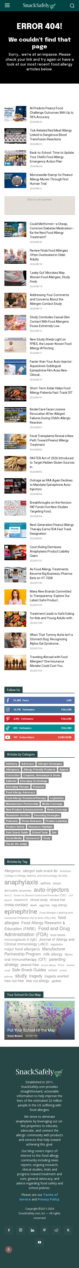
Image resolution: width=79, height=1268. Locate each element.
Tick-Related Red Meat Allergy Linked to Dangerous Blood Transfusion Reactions (51, 135)
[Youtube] (39, 1242)
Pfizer (61, 965)
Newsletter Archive (18, 815)
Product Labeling (56, 821)
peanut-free (30, 964)
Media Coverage (52, 804)
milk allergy (53, 954)
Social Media (14, 838)
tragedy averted (57, 975)
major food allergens (22, 948)
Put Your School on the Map (31, 1030)
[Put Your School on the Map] (39, 1020)
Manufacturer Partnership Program (34, 951)
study (21, 975)
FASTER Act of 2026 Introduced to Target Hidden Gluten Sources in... (52, 462)
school (52, 970)
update (56, 980)
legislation (57, 944)
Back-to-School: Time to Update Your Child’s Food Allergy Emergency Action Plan (52, 157)
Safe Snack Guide (17, 832)
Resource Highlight (40, 827)
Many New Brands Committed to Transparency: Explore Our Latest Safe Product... (50, 596)
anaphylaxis (21, 881)
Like (69, 700)
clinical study (39, 899)
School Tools (40, 832)
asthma (45, 883)
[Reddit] (56, 1230)
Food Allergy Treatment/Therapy (26, 798)
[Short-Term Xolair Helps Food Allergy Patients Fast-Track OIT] (15, 393)
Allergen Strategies (50, 764)
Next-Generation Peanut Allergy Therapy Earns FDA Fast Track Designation (52, 529)
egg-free (44, 905)
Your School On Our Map (24, 995)
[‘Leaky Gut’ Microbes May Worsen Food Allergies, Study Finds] (15, 278)
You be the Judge (16, 844)
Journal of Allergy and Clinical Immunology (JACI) (39, 941)
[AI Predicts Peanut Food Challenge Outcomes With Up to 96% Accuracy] (15, 113)
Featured (38, 787)
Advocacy (27, 764)
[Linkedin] (32, 1230)
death (33, 905)
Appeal (63, 769)
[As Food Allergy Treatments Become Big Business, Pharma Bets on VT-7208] (15, 574)
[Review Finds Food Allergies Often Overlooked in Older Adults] (15, 256)
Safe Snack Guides (29, 969)
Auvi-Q (7, 895)
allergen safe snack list (40, 870)
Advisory (11, 764)
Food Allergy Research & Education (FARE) (34, 925)
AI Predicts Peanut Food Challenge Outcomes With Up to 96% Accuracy (52, 112)
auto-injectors (51, 889)
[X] (68, 1230)
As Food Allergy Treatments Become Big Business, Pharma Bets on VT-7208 (51, 573)
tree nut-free (14, 980)
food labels (57, 935)
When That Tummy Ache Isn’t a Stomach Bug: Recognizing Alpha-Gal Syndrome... (51, 639)
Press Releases (32, 821)
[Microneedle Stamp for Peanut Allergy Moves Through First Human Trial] (15, 180)
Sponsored (32, 838)
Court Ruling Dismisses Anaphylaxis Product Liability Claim (49, 551)
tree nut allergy (37, 980)
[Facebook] (8, 1230)
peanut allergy (48, 965)
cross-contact (16, 904)
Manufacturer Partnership (22, 804)
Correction (12, 775)
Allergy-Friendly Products (39, 769)
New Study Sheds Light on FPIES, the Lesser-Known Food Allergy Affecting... (51, 344)
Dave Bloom (14, 1035)
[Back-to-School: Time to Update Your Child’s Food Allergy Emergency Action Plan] (15, 158)
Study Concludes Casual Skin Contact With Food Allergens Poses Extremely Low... (50, 321)
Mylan (69, 954)
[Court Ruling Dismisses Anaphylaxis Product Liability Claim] (15, 552)
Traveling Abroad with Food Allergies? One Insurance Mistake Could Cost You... (49, 661)
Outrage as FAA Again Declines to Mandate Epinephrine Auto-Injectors (51, 485)
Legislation (57, 798)
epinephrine (20, 910)
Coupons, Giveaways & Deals (41, 775)
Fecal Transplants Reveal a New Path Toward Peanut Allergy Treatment (52, 440)
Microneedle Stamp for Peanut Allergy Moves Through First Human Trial (51, 179)
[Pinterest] (44, 1230)
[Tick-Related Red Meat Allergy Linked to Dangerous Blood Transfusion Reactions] (15, 136)
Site (54, 832)
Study (46, 838)
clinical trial (57, 899)
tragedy (35, 976)
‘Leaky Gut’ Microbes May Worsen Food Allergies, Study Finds (50, 277)
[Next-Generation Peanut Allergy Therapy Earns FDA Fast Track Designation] (15, 530)
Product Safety (15, 827)
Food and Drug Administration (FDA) (37, 931)
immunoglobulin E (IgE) (20, 939)
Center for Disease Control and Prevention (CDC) (40, 895)
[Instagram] (20, 1230)
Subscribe (65, 737)
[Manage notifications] (8, 1249)
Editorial (11, 781)
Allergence (13, 769)
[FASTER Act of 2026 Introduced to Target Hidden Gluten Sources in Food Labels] (15, 463)
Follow (66, 709)
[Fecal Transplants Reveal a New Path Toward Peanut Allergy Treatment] (15, 441)
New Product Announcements (24, 809)
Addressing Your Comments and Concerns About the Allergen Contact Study (49, 299)
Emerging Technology (33, 781)
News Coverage (57, 809)
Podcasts (12, 821)
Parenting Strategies (47, 815)
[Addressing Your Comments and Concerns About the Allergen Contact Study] (15, 300)
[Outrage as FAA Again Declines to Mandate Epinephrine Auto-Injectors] (15, 486)
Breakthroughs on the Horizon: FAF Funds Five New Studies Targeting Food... (51, 507)
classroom (21, 899)
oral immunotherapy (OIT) (25, 959)
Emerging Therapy (17, 787)
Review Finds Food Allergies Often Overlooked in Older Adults (49, 255)
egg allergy (59, 905)
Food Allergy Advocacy (20, 792)
